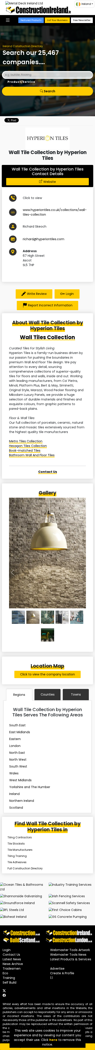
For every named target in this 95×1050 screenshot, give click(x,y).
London (15, 746)
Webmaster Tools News (68, 954)
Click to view (32, 198)
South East (17, 725)
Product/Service (21, 82)
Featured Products (31, 20)
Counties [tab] (48, 694)
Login (70, 294)
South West (18, 766)
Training (9, 978)
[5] (47, 635)
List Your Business (57, 20)
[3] (62, 617)
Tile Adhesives (17, 862)
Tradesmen (12, 968)
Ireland (14, 794)
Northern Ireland (21, 801)
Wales (14, 773)
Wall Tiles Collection (47, 337)
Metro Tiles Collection (25, 441)
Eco (5, 973)
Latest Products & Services (70, 959)
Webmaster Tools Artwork (70, 950)
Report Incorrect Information (50, 305)
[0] (18, 617)
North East (17, 752)
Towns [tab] (76, 694)
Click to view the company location (47, 674)
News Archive (13, 964)
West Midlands (20, 780)
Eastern (15, 739)
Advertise (57, 968)
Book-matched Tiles (24, 450)
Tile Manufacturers (20, 850)
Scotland (16, 807)
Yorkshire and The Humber (29, 787)
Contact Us (11, 954)
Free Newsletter (82, 20)
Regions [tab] (19, 694)
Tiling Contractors (20, 837)
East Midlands (19, 732)
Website (49, 182)
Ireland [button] (86, 4)
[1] (33, 617)
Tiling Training (17, 856)
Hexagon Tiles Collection (28, 446)
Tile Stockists (16, 843)
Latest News (12, 959)
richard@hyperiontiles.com (43, 239)
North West (18, 759)
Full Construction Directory (25, 868)
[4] (76, 617)
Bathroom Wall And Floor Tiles (32, 455)
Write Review (37, 294)
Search (49, 91)
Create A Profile (62, 973)
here (53, 1040)
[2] (47, 617)
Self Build (9, 982)
